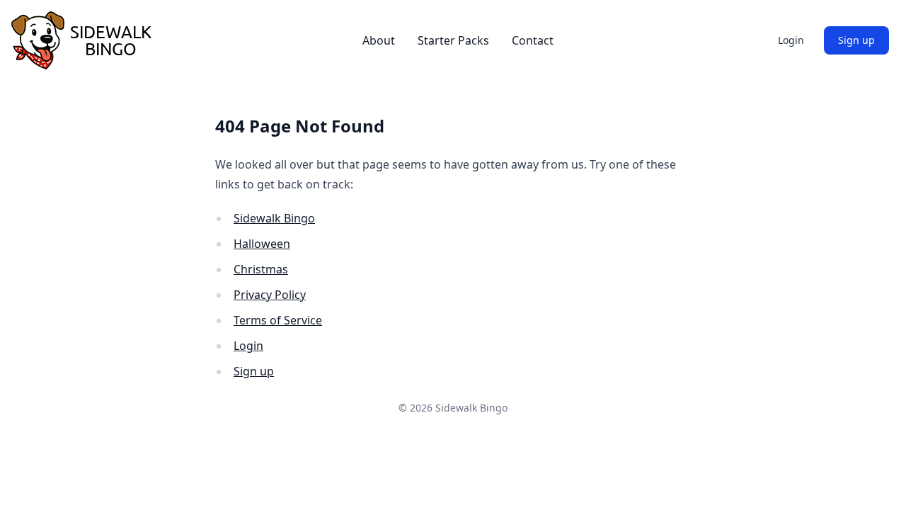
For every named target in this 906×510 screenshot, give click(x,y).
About (378, 40)
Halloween (262, 243)
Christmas (261, 269)
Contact (533, 40)
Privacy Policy (270, 294)
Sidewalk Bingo (274, 218)
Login (791, 40)
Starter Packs (453, 40)
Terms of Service (278, 320)
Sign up (856, 40)
